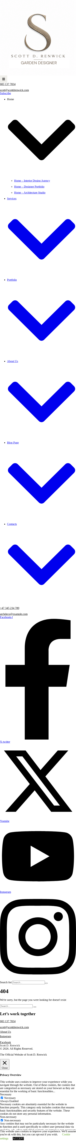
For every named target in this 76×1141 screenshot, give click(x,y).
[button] (3, 79)
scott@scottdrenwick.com (14, 90)
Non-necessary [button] (8, 1116)
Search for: (6, 982)
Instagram (5, 1036)
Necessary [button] (5, 1094)
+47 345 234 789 (9, 608)
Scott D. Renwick (10, 1045)
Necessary (10, 1097)
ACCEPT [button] (18, 1138)
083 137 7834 (8, 84)
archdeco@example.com (14, 614)
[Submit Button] (46, 983)
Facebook (5, 1042)
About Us (5, 1031)
